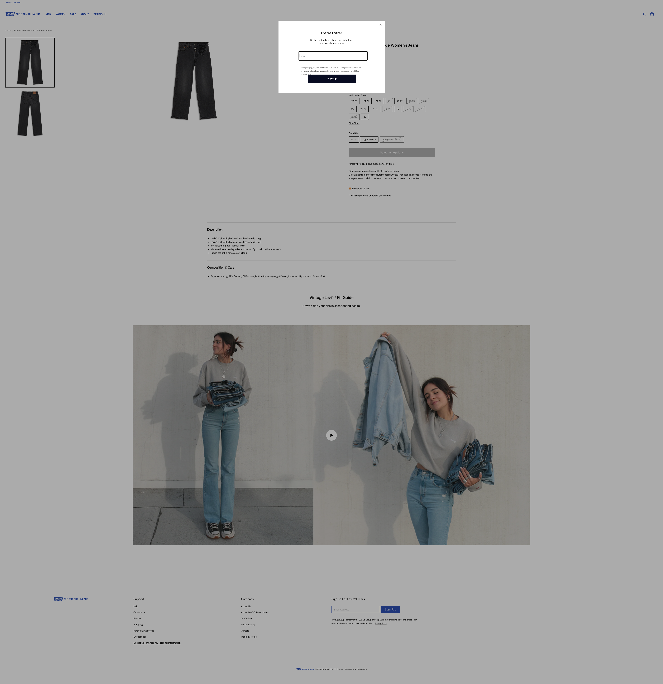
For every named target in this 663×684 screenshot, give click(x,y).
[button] (380, 25)
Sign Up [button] (332, 78)
